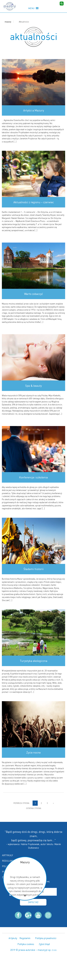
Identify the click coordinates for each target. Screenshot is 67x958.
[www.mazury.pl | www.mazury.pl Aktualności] (9, 6)
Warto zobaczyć (33, 294)
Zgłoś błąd (44, 944)
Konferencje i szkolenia (33, 477)
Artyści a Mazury (33, 110)
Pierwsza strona (21, 803)
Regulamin (8, 860)
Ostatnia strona (33, 808)
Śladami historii (34, 569)
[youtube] (38, 915)
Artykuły (7, 855)
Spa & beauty (33, 385)
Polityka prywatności (45, 938)
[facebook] (18, 915)
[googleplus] (28, 915)
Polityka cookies (25, 944)
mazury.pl (43, 949)
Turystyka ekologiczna (33, 660)
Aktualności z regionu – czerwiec (33, 202)
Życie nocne (33, 752)
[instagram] (48, 915)
